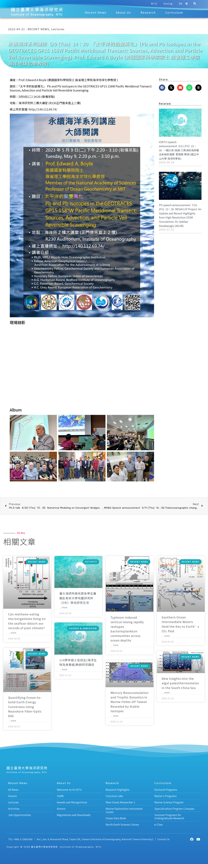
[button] (194, 3)
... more (12, 632)
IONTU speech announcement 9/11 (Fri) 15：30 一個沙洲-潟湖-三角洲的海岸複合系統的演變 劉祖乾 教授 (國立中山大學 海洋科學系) (179, 150)
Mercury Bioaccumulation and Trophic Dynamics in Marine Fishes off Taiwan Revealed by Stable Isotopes (129, 702)
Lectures (58, 29)
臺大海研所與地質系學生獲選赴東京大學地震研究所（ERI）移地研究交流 (77, 597)
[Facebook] (191, 839)
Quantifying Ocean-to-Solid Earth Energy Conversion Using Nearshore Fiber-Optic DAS (25, 706)
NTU (154, 3)
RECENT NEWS (38, 29)
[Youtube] (198, 839)
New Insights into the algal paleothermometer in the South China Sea (180, 683)
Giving (168, 3)
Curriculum (174, 12)
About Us (123, 12)
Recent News (95, 12)
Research (148, 12)
